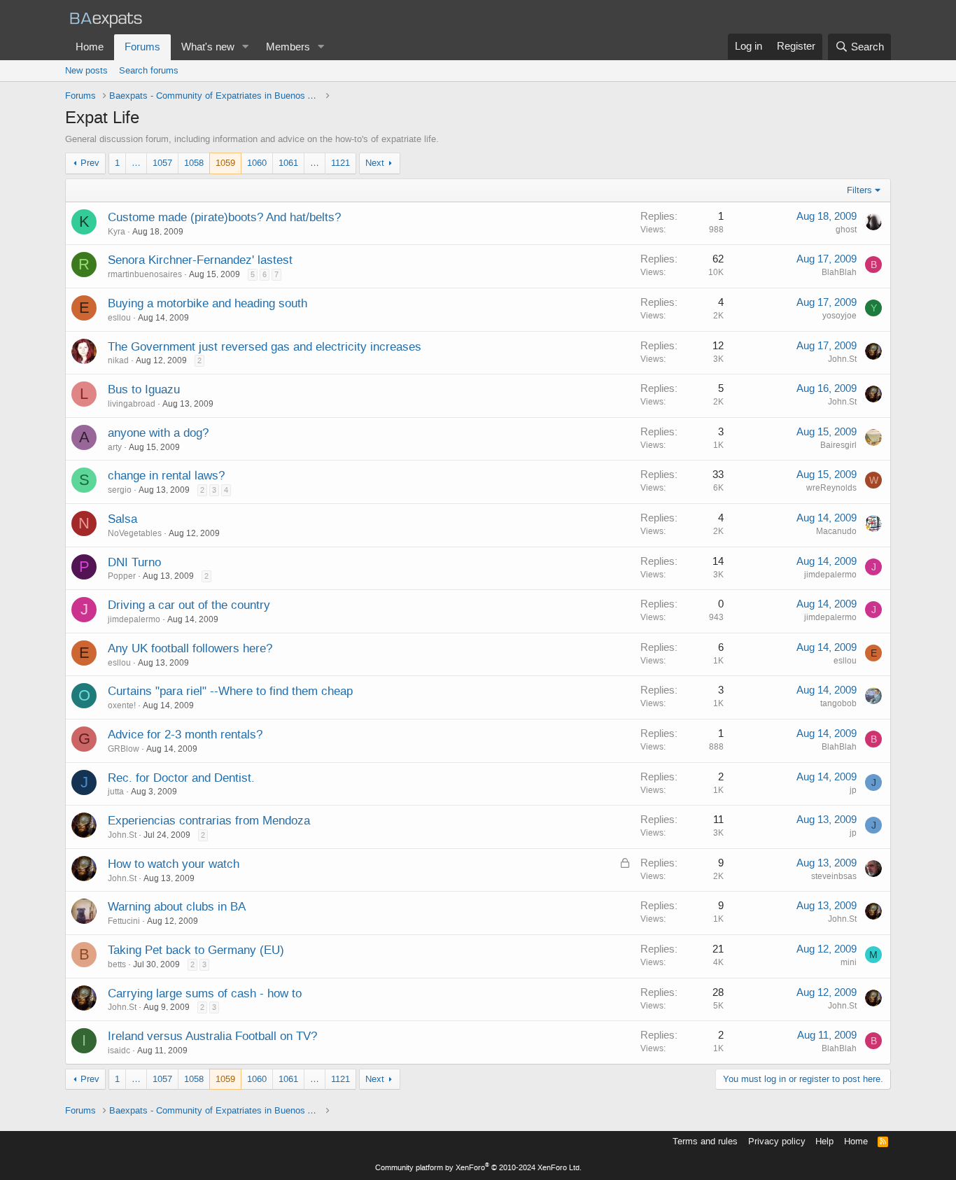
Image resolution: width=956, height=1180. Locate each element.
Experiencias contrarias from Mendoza (209, 820)
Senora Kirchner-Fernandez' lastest (200, 259)
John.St (842, 359)
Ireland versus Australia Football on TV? (212, 1036)
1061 (288, 163)
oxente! (122, 705)
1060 (257, 163)
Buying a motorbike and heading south (207, 303)
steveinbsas (834, 876)
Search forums (148, 70)
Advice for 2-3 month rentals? (185, 734)
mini (849, 962)
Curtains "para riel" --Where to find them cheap (230, 690)
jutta (116, 791)
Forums (142, 47)
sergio (120, 490)
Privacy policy (777, 1141)
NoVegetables (135, 533)
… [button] (136, 163)
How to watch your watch (173, 863)
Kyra (116, 231)
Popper (122, 576)
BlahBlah (839, 272)
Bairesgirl (838, 445)
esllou (119, 317)
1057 (162, 163)
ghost (846, 229)
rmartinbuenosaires (145, 274)
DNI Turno (134, 562)
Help (824, 1141)
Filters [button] (859, 190)
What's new (207, 47)
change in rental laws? (166, 475)
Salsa (122, 518)
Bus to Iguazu (144, 389)
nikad (118, 360)
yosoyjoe (839, 315)
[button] (245, 47)
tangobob (838, 703)
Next (374, 163)
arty (115, 447)
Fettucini (124, 921)
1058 (194, 163)
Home (90, 47)
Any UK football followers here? (190, 648)
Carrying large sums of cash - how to (205, 993)
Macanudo (836, 531)
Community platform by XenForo (478, 1168)
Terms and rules (705, 1141)
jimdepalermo (830, 574)
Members (288, 47)
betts (117, 964)
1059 (225, 163)
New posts (86, 70)
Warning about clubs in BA (177, 906)
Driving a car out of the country (189, 604)
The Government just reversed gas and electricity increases (264, 346)
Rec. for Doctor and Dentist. (181, 777)
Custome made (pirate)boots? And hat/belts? (224, 217)
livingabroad (131, 403)
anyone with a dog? (158, 432)
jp (853, 790)
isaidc (119, 1050)
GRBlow (123, 748)
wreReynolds (831, 487)
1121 (340, 163)
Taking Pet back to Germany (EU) (196, 949)
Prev (89, 163)
